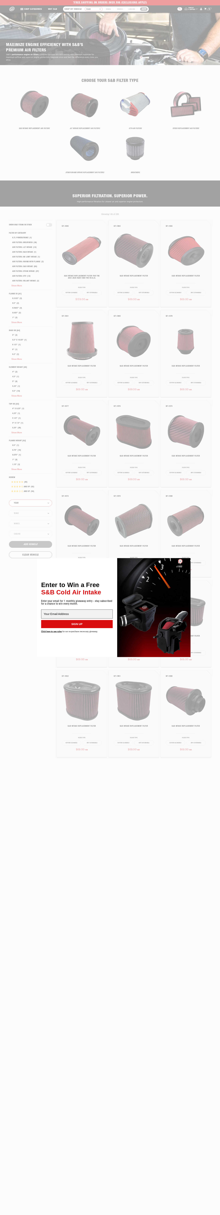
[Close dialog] (180, 561)
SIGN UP (76, 624)
